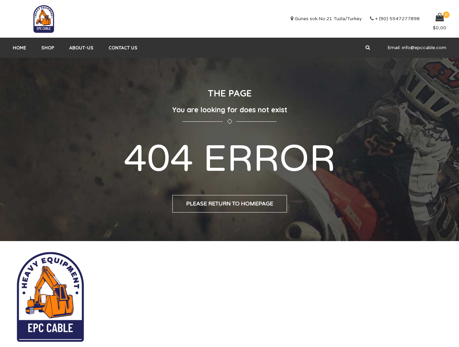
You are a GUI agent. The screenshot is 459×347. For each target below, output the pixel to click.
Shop (47, 48)
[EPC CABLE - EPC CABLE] (44, 19)
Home (19, 48)
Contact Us (123, 48)
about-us (81, 48)
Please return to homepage (229, 203)
